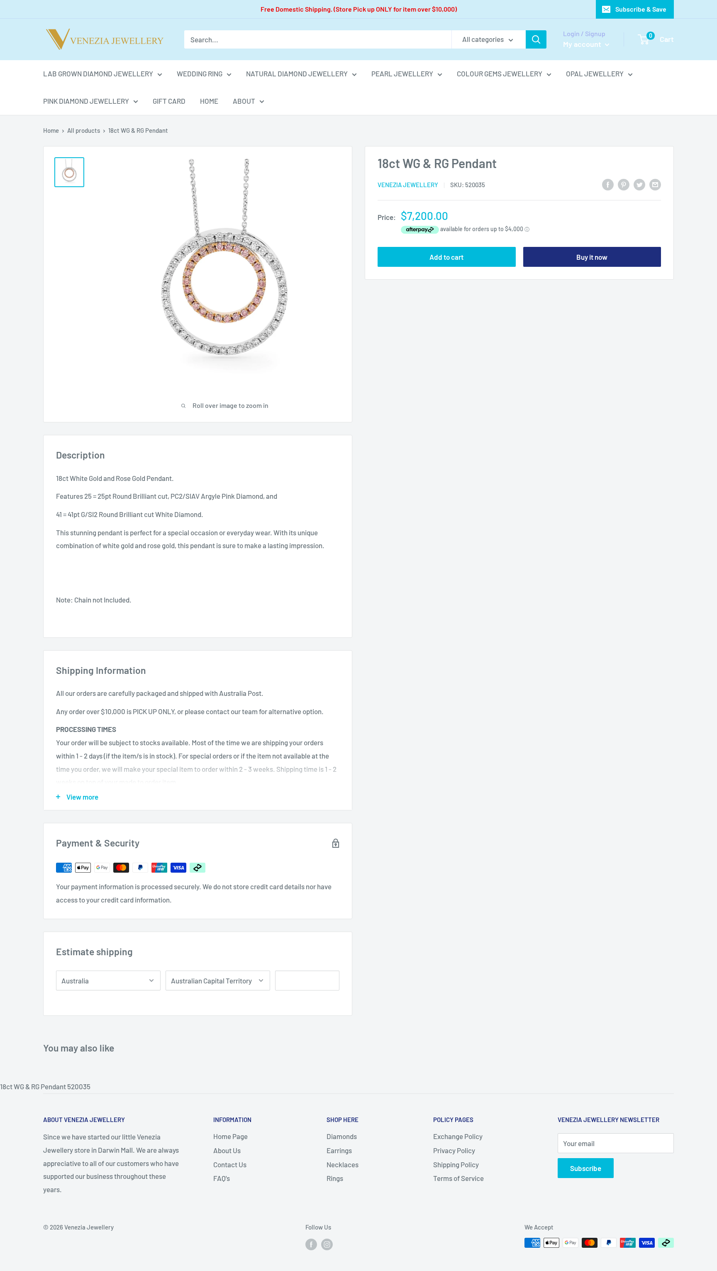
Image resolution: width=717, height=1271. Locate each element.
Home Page (230, 1136)
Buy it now (591, 257)
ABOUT (244, 101)
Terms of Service (458, 1178)
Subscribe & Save (640, 9)
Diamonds (342, 1136)
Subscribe (585, 1168)
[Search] (536, 39)
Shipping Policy (456, 1164)
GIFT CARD (169, 101)
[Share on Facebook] (608, 184)
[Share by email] (655, 184)
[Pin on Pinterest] (623, 184)
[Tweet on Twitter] (639, 184)
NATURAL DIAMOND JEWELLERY (297, 73)
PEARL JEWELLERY (402, 73)
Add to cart (446, 257)
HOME (209, 101)
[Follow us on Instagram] (327, 1244)
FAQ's (221, 1178)
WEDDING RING (199, 73)
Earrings (339, 1150)
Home (51, 130)
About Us (227, 1150)
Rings (335, 1178)
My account (583, 44)
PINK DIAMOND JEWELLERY (86, 101)
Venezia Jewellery (408, 184)
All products (83, 130)
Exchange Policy (458, 1136)
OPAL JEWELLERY (595, 73)
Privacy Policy (454, 1150)
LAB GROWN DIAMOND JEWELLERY (98, 73)
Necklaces (342, 1164)
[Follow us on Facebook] (311, 1244)
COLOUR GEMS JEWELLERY (499, 73)
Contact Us (229, 1164)
